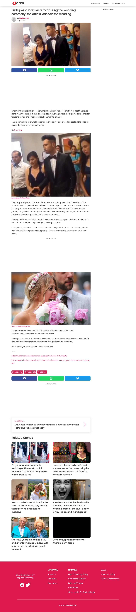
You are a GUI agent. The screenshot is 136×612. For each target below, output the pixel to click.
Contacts (52, 578)
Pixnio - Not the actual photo (20, 326)
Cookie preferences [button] (110, 578)
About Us (52, 574)
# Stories (42, 372)
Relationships (118, 3)
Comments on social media (81, 592)
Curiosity (95, 3)
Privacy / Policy (108, 574)
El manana (18, 130)
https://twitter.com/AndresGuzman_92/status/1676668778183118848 (39, 356)
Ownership (73, 587)
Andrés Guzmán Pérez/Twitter (20, 198)
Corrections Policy (77, 578)
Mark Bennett (24, 18)
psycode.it (52, 583)
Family (106, 3)
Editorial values (75, 583)
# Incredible (30, 372)
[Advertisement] (51, 92)
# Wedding (17, 372)
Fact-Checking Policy (78, 574)
